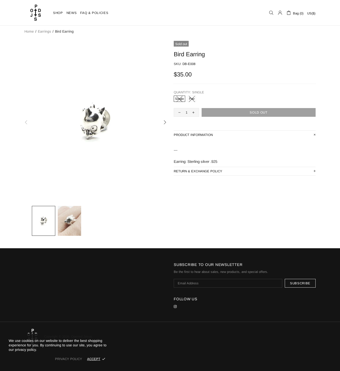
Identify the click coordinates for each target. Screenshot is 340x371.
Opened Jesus (35, 12)
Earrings (44, 31)
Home (29, 31)
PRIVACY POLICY (68, 359)
